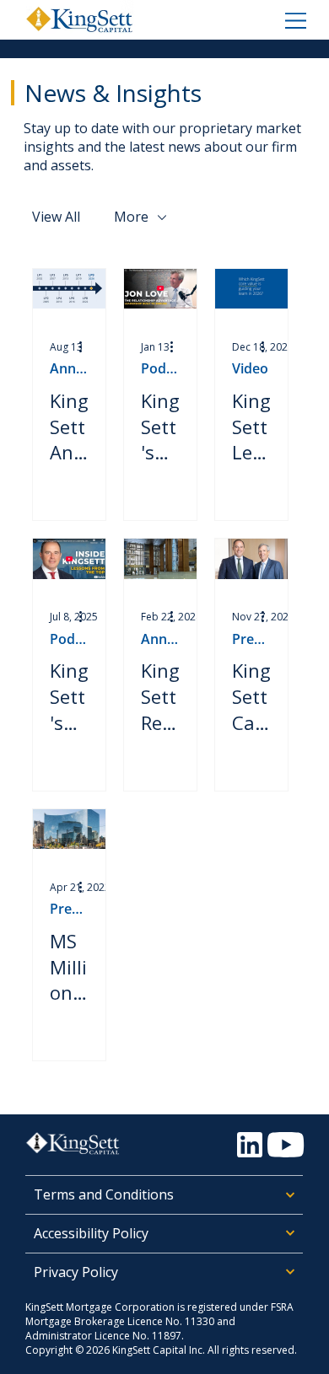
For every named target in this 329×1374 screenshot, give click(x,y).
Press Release (251, 639)
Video (250, 369)
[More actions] (86, 346)
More (131, 216)
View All (56, 216)
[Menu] (295, 19)
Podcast (160, 369)
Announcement (69, 369)
